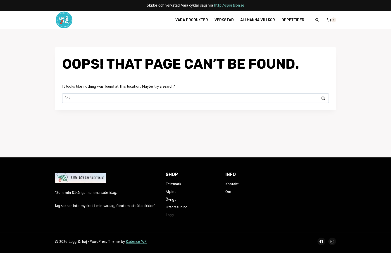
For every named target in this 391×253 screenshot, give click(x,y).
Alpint (171, 191)
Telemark (173, 183)
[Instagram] (332, 241)
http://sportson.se (229, 5)
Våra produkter (191, 20)
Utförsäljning (176, 207)
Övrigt (171, 199)
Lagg (170, 214)
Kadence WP (136, 241)
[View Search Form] (317, 20)
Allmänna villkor (257, 20)
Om (228, 191)
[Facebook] (321, 241)
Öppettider (292, 20)
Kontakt (232, 183)
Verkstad (224, 20)
